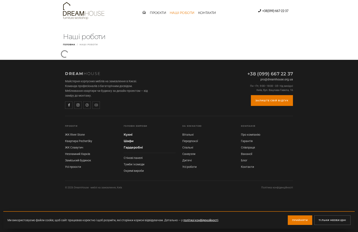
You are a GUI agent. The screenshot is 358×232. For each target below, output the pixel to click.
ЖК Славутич (74, 147)
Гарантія (247, 141)
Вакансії (246, 154)
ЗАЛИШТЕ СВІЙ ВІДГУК (271, 100)
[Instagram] (78, 105)
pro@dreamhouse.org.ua (276, 79)
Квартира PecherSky (78, 141)
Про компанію (250, 134)
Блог (244, 160)
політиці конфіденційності (200, 220)
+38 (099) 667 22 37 (270, 73)
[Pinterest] (87, 105)
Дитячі (187, 160)
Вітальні (188, 134)
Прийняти (300, 220)
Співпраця (248, 147)
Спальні (187, 147)
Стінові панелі (133, 158)
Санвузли (188, 154)
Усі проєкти (73, 166)
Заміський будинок (78, 160)
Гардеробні (133, 147)
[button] (158, 13)
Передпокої (190, 141)
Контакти (247, 166)
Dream (83, 74)
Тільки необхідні (332, 220)
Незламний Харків (77, 154)
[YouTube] (96, 105)
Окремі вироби (134, 170)
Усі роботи (189, 166)
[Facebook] (69, 105)
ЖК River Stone (75, 134)
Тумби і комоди (134, 164)
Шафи (129, 141)
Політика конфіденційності (277, 187)
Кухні (128, 134)
